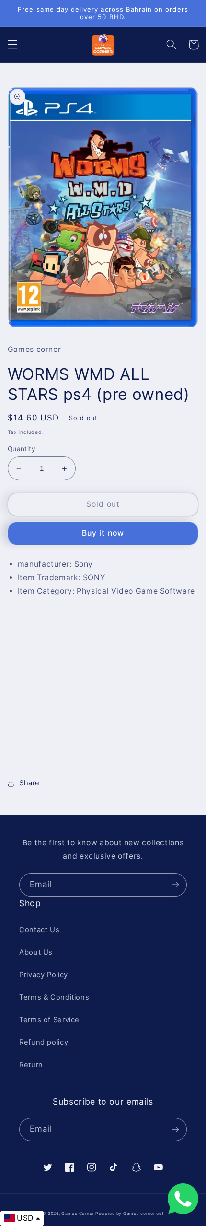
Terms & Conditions (54, 997)
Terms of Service (49, 1020)
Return (31, 1065)
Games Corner (78, 1213)
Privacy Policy (43, 974)
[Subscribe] (175, 885)
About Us (36, 952)
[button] (12, 45)
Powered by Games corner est (129, 1213)
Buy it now (103, 532)
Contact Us (39, 929)
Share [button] (29, 783)
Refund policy (43, 1042)
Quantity (21, 449)
